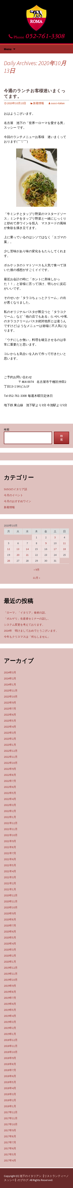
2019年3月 (10, 1022)
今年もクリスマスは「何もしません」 (27, 636)
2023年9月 (10, 702)
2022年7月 (10, 781)
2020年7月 (10, 925)
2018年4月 (10, 1088)
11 (64, 543)
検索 (6, 429)
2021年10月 (11, 835)
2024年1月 (10, 684)
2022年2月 (10, 811)
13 (18, 549)
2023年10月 (11, 696)
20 (18, 555)
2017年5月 (10, 1154)
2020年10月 (11, 907)
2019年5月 (10, 1010)
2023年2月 (10, 738)
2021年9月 (10, 841)
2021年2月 (10, 883)
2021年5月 (10, 865)
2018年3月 (10, 1094)
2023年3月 (10, 732)
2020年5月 (10, 937)
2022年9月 (10, 769)
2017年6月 (10, 1148)
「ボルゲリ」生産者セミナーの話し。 (27, 618)
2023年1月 (10, 744)
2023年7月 (10, 708)
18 (64, 549)
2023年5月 (10, 720)
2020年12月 (11, 895)
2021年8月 (10, 847)
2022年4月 (10, 799)
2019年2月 (10, 1028)
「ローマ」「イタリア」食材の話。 (25, 612)
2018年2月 (10, 1100)
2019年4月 (10, 1016)
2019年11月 (11, 973)
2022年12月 (11, 750)
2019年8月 (10, 991)
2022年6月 (10, 787)
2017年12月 (11, 1112)
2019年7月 (10, 997)
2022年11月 (11, 757)
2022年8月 (10, 775)
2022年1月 (10, 817)
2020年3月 (10, 949)
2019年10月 (11, 979)
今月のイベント (13, 495)
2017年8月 (10, 1136)
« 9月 (37, 569)
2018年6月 (10, 1076)
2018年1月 (10, 1106)
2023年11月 (11, 690)
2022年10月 (11, 763)
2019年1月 (10, 1034)
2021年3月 (10, 877)
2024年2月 (10, 678)
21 (27, 555)
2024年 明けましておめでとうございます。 (31, 630)
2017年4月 (10, 1160)
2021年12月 (11, 823)
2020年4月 (10, 943)
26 (8, 560)
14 (27, 549)
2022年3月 (10, 805)
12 (8, 549)
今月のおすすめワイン (17, 501)
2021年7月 (10, 853)
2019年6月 (10, 1004)
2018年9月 (10, 1058)
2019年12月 (11, 967)
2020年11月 (11, 901)
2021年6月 (10, 859)
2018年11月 (11, 1046)
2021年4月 (10, 871)
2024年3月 (10, 672)
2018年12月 (11, 1040)
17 (55, 549)
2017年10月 (11, 1124)
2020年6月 (10, 931)
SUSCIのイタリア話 (15, 489)
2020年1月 (10, 961)
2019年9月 (10, 985)
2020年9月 (10, 913)
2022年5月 (10, 793)
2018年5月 (10, 1082)
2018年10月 (11, 1052)
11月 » (36, 578)
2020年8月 (10, 919)
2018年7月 (10, 1070)
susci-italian (58, 103)
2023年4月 (10, 726)
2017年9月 (10, 1130)
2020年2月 (10, 955)
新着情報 (38, 103)
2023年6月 (10, 714)
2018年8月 (10, 1064)
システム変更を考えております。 (24, 624)
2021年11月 (11, 829)
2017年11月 (11, 1118)
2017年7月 (10, 1142)
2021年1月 (10, 889)
